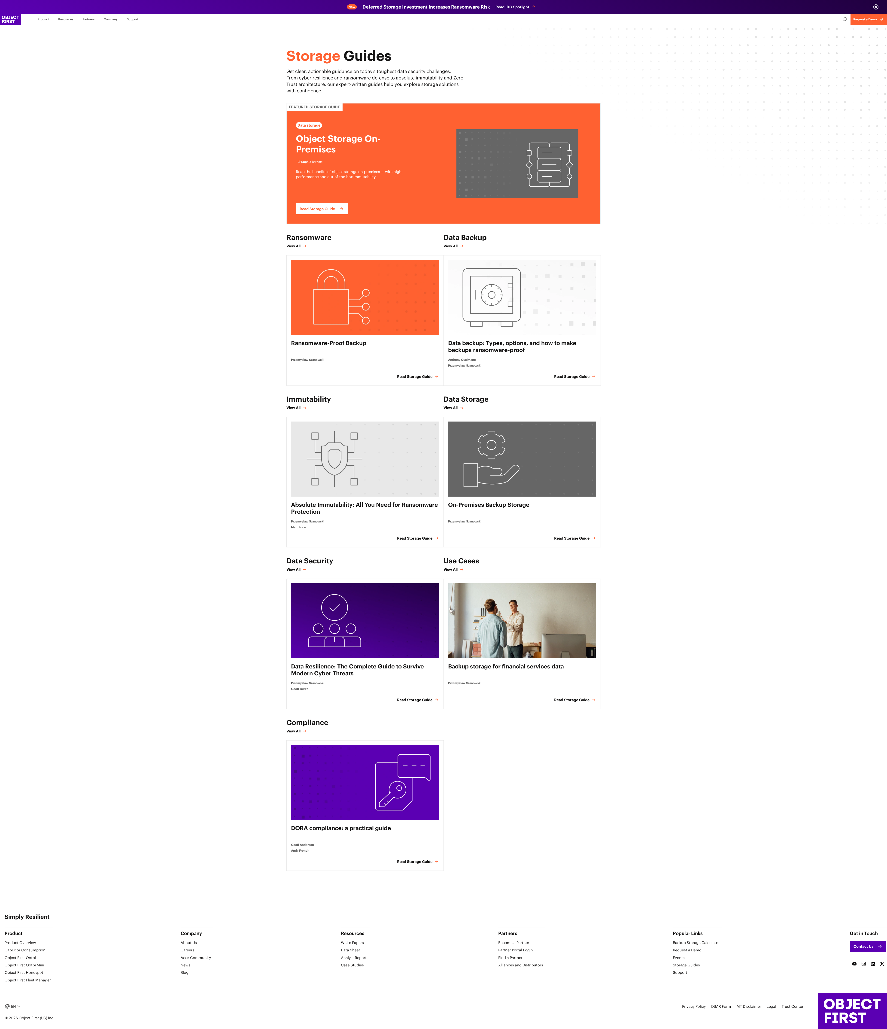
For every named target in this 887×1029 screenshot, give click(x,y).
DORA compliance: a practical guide (341, 828)
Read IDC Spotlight (512, 7)
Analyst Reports (354, 957)
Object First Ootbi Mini (24, 965)
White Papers (352, 942)
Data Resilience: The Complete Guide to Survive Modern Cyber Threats (357, 670)
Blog (184, 972)
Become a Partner (513, 942)
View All (293, 246)
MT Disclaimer (749, 1006)
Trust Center (792, 1006)
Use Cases (461, 560)
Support (680, 972)
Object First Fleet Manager (28, 980)
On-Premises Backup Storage (488, 504)
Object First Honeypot (24, 972)
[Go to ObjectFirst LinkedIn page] (873, 963)
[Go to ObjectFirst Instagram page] (863, 963)
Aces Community (196, 957)
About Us (189, 942)
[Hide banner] (875, 6)
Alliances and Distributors (520, 965)
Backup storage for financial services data (506, 666)
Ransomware (308, 237)
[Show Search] (845, 19)
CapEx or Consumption (25, 950)
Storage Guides (686, 965)
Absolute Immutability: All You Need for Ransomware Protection (364, 508)
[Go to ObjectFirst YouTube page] (854, 963)
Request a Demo (687, 950)
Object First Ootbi (20, 957)
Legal (771, 1006)
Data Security (309, 560)
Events (679, 957)
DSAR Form (721, 1006)
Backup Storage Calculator (696, 942)
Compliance (307, 722)
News (185, 965)
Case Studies (352, 965)
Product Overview (20, 942)
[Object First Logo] (10, 19)
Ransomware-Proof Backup (328, 343)
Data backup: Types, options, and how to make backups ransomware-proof (512, 346)
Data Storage (466, 399)
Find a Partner (510, 957)
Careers (187, 950)
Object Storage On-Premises (338, 144)
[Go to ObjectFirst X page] (882, 963)
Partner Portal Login (515, 950)
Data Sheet (350, 950)
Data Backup (465, 237)
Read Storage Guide (414, 376)
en (13, 1006)
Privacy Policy (694, 1006)
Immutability (308, 399)
